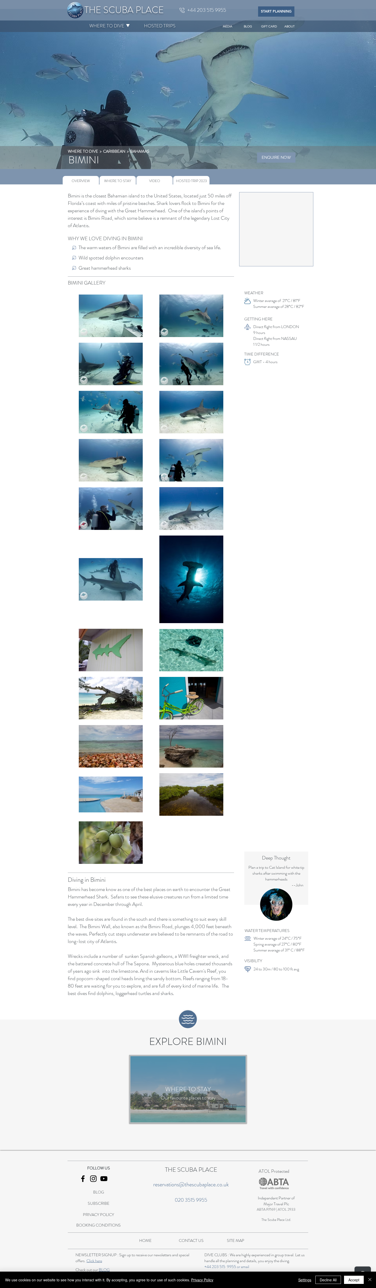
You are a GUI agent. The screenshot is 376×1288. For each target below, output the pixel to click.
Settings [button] (304, 1279)
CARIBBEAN (114, 151)
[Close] (370, 1280)
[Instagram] (93, 1178)
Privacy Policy (202, 1279)
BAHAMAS (139, 151)
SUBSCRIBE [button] (98, 1203)
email (245, 1267)
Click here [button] (94, 1261)
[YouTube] (103, 1178)
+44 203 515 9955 (220, 1267)
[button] (106, 26)
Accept (353, 1279)
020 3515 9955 (191, 1200)
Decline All (328, 1279)
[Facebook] (83, 1178)
